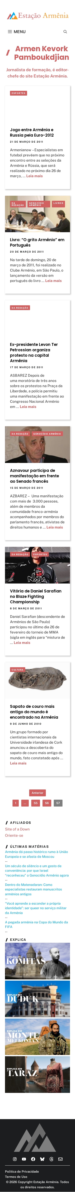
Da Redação (18, 204)
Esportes (18, 93)
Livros (58, 203)
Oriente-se (14, 835)
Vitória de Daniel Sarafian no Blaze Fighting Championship (35, 596)
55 (36, 803)
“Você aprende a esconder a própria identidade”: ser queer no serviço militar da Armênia (35, 908)
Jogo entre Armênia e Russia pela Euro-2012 (32, 132)
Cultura (18, 669)
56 (47, 803)
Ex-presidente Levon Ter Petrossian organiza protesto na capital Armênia (34, 353)
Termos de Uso (16, 1176)
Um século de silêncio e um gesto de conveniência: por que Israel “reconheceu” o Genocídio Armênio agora (37, 870)
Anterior (37, 792)
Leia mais (34, 176)
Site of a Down (17, 829)
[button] (65, 31)
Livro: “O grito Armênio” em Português (37, 242)
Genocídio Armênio (36, 204)
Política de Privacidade (22, 1171)
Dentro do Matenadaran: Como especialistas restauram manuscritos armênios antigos (33, 889)
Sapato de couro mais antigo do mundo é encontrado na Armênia (34, 712)
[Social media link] (15, 1159)
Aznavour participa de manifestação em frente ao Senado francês (34, 476)
